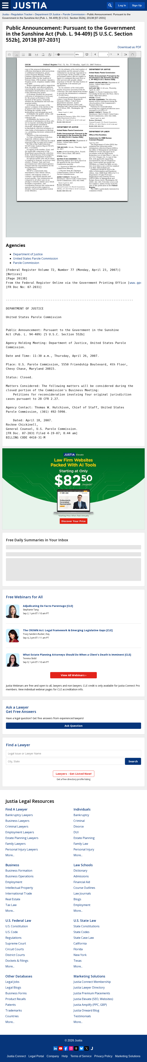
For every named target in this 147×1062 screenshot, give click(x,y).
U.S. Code (11, 932)
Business (12, 865)
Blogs (77, 899)
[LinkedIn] (55, 1048)
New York (80, 955)
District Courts (15, 955)
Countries (12, 1016)
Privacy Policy (103, 1056)
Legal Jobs (12, 982)
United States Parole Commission (35, 258)
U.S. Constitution (16, 926)
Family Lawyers (15, 844)
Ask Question (73, 725)
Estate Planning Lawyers (21, 838)
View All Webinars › (73, 675)
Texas (78, 961)
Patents (10, 1005)
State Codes (81, 932)
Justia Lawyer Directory (89, 987)
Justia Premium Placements (92, 993)
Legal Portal (36, 1056)
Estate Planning (84, 838)
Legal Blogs (13, 987)
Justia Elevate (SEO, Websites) (93, 999)
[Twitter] (86, 1048)
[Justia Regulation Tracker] (30, 5)
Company (53, 1056)
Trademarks (13, 1010)
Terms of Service (81, 1056)
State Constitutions (86, 926)
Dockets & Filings (16, 961)
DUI (76, 832)
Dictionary (80, 870)
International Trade (18, 893)
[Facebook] (66, 1048)
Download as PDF (129, 47)
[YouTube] (60, 1048)
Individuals (82, 809)
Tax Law (10, 905)
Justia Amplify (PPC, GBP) (90, 1005)
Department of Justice (28, 254)
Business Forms (16, 993)
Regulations (13, 938)
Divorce (79, 826)
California (80, 943)
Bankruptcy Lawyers (19, 815)
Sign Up (137, 5)
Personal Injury (84, 849)
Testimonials (82, 1016)
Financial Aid (82, 882)
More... (9, 855)
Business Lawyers (17, 821)
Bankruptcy (81, 815)
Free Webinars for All (24, 597)
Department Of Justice (47, 14)
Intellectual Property (19, 888)
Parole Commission (74, 14)
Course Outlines (84, 888)
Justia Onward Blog (86, 1010)
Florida (78, 949)
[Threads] (76, 1048)
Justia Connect (16, 1056)
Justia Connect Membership (92, 982)
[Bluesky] (81, 1048)
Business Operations (19, 876)
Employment (13, 882)
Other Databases (18, 976)
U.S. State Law (85, 920)
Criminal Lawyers (16, 826)
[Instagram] (71, 1048)
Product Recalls (15, 999)
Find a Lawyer (18, 744)
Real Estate (12, 899)
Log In (122, 5)
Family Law (81, 844)
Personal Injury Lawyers (21, 849)
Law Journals (82, 893)
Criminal (79, 821)
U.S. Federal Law (18, 920)
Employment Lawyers (19, 832)
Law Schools (83, 865)
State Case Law (84, 938)
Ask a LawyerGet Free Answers (21, 709)
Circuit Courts (14, 949)
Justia (5, 14)
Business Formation (18, 870)
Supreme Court (15, 943)
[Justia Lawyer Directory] (92, 1048)
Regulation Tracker (22, 14)
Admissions (81, 876)
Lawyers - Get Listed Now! (73, 773)
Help (65, 1056)
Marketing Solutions (89, 976)
